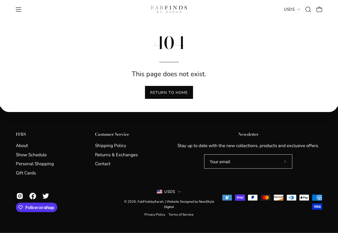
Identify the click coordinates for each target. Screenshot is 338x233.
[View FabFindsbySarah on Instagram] (19, 196)
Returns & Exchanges (116, 155)
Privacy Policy (154, 214)
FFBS (21, 134)
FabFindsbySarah (150, 201)
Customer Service (112, 134)
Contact (102, 164)
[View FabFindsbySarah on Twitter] (45, 196)
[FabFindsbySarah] (169, 9)
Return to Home (169, 92)
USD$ (289, 9)
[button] (308, 9)
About (22, 146)
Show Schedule (31, 155)
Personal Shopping (35, 164)
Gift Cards (26, 173)
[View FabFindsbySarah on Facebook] (32, 196)
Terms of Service (181, 214)
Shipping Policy (110, 146)
